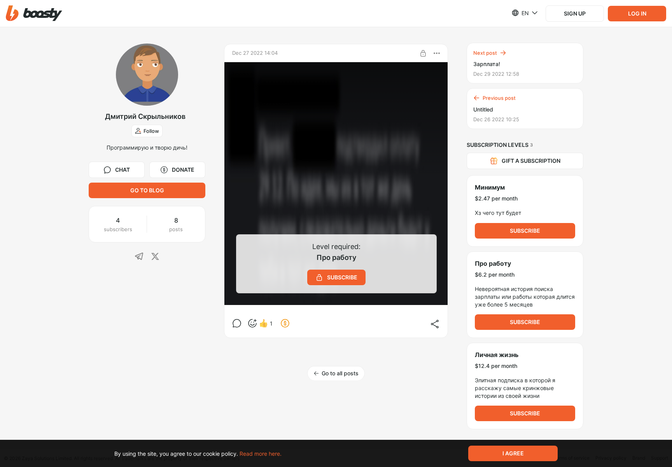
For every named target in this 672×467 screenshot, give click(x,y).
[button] (34, 13)
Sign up (575, 13)
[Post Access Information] (423, 53)
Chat (122, 169)
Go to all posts (340, 373)
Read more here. (261, 453)
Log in (637, 13)
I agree (513, 453)
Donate (183, 169)
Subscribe (525, 230)
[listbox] (520, 13)
